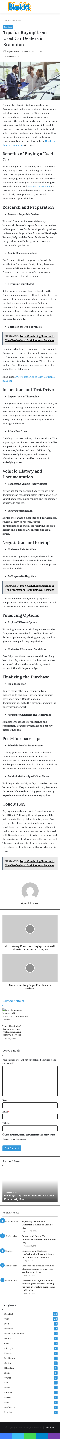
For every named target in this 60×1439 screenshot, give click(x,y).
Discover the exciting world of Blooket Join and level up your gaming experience (38, 1268)
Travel (7, 1378)
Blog (6, 1323)
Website (6, 1123)
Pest (6, 1402)
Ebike (7, 1373)
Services (17, 20)
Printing (8, 1412)
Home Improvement (14, 1333)
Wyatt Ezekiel (13, 52)
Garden (7, 1363)
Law (6, 1382)
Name (5, 1100)
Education (9, 1368)
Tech (6, 1319)
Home (8, 20)
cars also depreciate (39, 186)
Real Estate (10, 1358)
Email (5, 1111)
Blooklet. (50, 1427)
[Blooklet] (19, 6)
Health (7, 1338)
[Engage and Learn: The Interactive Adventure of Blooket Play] (10, 1240)
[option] (30, 1185)
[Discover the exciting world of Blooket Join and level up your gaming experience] (10, 1270)
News (7, 1387)
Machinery (9, 1407)
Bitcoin (8, 1397)
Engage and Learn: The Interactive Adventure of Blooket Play (39, 1239)
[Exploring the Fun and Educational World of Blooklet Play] (10, 1225)
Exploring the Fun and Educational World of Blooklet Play (38, 1224)
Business (8, 1328)
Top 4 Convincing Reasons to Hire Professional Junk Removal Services (11, 1030)
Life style (8, 1348)
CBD (6, 1343)
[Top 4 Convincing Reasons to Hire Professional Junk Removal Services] (15, 1015)
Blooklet (8, 1314)
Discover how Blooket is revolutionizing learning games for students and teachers (38, 1254)
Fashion (8, 1353)
